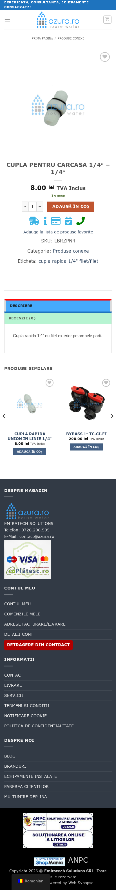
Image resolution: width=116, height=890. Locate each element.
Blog (9, 756)
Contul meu (17, 604)
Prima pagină (42, 38)
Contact (13, 675)
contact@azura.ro (36, 536)
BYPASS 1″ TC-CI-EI (86, 434)
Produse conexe (71, 38)
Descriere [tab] (21, 306)
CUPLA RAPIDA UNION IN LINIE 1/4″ (30, 436)
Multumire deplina (25, 797)
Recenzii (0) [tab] (22, 318)
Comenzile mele (22, 614)
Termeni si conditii (26, 705)
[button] (7, 19)
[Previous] (4, 427)
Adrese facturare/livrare (35, 624)
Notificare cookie (25, 716)
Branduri (15, 766)
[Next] (111, 427)
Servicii (13, 695)
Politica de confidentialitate (39, 726)
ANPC (78, 860)
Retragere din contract (38, 645)
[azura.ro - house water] (58, 19)
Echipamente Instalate (30, 776)
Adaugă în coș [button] (30, 452)
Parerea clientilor (26, 786)
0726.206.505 (35, 530)
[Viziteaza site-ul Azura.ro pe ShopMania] (49, 861)
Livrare (13, 685)
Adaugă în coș (70, 206)
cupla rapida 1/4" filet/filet (68, 261)
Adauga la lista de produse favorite (58, 232)
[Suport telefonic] (82, 223)
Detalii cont (18, 634)
